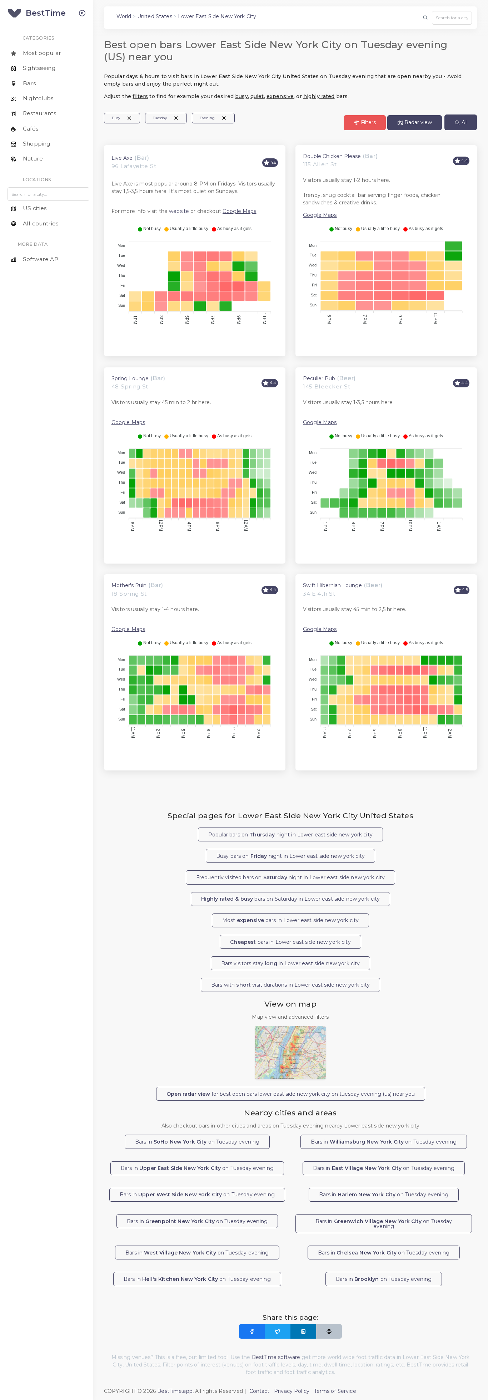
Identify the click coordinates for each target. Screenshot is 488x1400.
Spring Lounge (130, 378)
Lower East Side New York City (217, 16)
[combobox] (452, 18)
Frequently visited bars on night (290, 877)
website (179, 211)
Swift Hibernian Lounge (332, 585)
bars (290, 942)
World (123, 16)
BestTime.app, (175, 1391)
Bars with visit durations (290, 985)
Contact (259, 1391)
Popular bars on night (290, 834)
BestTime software (276, 1357)
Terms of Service (335, 1391)
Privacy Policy (291, 1391)
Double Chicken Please (332, 156)
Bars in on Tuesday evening (197, 1142)
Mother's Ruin (128, 585)
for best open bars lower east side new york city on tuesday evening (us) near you (290, 1094)
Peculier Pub (319, 378)
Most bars (290, 920)
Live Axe (122, 158)
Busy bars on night (290, 856)
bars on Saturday (290, 899)
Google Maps (240, 211)
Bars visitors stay (290, 963)
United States (154, 16)
